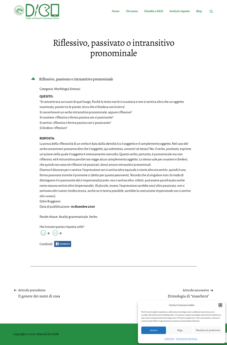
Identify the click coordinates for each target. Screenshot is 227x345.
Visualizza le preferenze (208, 330)
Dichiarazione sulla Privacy (186, 339)
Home (115, 11)
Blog (199, 11)
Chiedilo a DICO (153, 11)
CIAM (55, 334)
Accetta (153, 330)
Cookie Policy (169, 339)
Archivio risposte (180, 11)
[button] (220, 305)
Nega (180, 330)
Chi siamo (132, 11)
